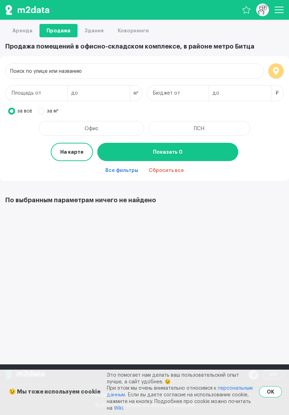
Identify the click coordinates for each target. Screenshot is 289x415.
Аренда (22, 30)
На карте (72, 151)
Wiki (118, 408)
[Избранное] (246, 10)
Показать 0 (168, 151)
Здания (94, 30)
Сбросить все (166, 170)
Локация (276, 71)
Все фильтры (121, 170)
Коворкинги (133, 30)
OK (270, 391)
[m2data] (27, 10)
